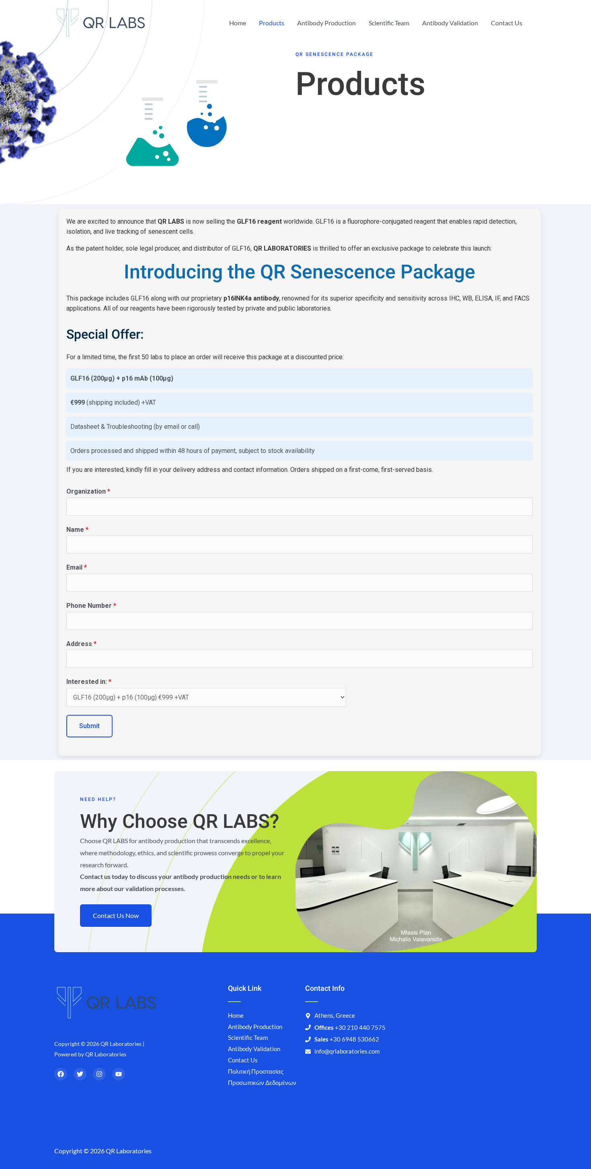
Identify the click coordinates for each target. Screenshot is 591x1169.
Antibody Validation (450, 23)
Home (237, 23)
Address (81, 644)
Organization (88, 491)
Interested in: (88, 681)
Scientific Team (389, 23)
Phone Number (91, 605)
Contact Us (506, 23)
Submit (89, 726)
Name (77, 529)
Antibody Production (326, 23)
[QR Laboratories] (100, 22)
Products (271, 23)
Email (76, 567)
